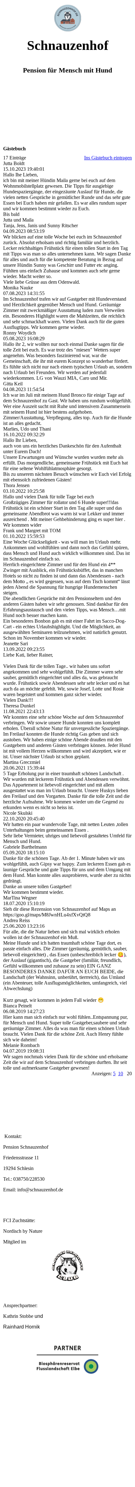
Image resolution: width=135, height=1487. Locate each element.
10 (120, 1073)
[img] (67, 15)
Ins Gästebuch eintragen (108, 157)
